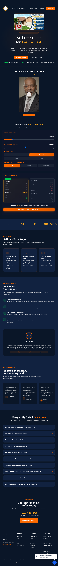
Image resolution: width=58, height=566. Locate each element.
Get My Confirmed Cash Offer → (29, 209)
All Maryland (33, 545)
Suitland (32, 547)
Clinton (31, 538)
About (13, 8)
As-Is (41, 158)
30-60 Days (29, 165)
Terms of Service (47, 553)
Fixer (16, 154)
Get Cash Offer (20, 545)
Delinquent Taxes (47, 543)
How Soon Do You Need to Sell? (14, 162)
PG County (32, 541)
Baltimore (32, 543)
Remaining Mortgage (11, 144)
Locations (24, 8)
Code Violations (47, 541)
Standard (41, 154)
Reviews (42, 8)
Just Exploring (46, 165)
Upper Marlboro (33, 536)
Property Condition (10, 151)
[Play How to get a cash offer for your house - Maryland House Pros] (29, 94)
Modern (16, 158)
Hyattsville (45, 538)
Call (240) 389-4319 (36, 57)
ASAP (12, 165)
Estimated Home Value (11, 137)
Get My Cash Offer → (29, 520)
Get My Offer (50, 8)
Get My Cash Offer (21, 57)
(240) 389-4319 (29, 512)
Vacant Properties (47, 545)
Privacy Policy (46, 551)
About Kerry (19, 536)
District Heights (47, 536)
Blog (18, 8)
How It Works (34, 8)
